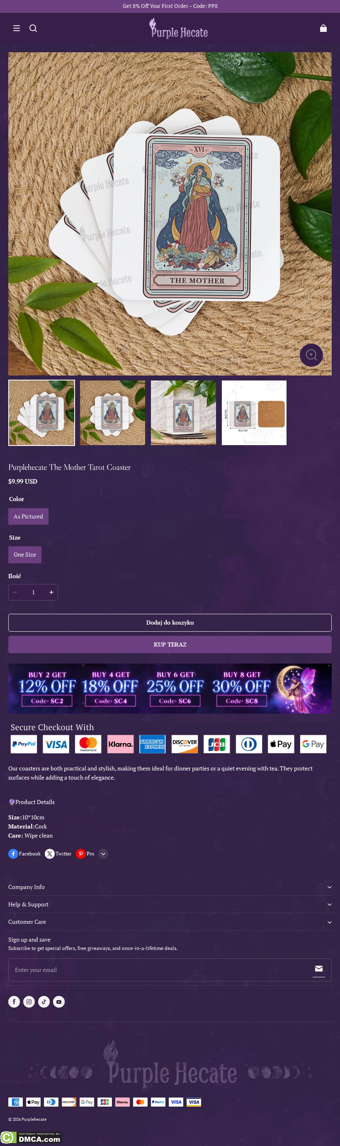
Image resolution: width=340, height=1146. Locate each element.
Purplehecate (34, 1119)
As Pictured (28, 516)
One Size (25, 554)
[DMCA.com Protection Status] (31, 1138)
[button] (16, 28)
